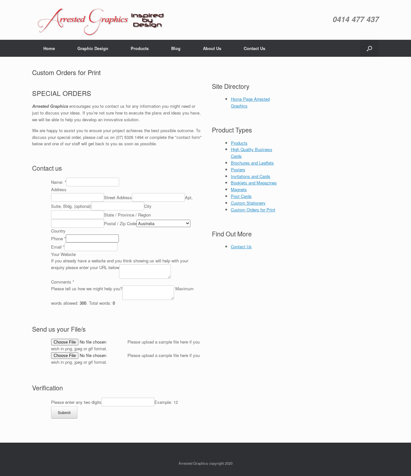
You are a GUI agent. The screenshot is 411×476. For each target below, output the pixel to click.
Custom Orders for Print (253, 210)
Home (49, 48)
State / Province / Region (127, 215)
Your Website (63, 254)
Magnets (239, 189)
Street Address (118, 197)
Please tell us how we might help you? (86, 288)
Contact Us (254, 48)
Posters (238, 169)
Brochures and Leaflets (252, 163)
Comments (62, 282)
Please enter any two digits (76, 402)
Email (58, 247)
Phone (58, 238)
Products (140, 48)
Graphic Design (92, 48)
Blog (175, 48)
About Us (212, 48)
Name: (58, 182)
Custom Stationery (248, 203)
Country (58, 231)
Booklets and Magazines (254, 183)
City (148, 206)
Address (58, 189)
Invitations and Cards (250, 176)
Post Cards (241, 196)
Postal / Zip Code (120, 223)
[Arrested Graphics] (103, 21)
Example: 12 (166, 402)
